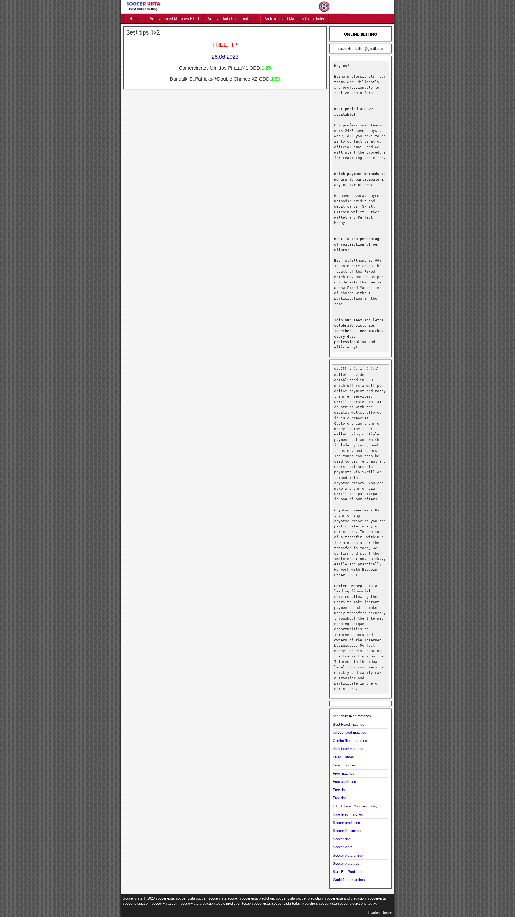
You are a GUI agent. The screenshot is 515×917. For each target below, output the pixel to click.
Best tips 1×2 (143, 32)
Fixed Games (343, 757)
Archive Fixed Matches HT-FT (175, 18)
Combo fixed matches (350, 741)
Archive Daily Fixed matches (232, 18)
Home (135, 18)
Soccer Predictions (347, 831)
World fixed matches (349, 880)
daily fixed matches (348, 749)
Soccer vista (342, 847)
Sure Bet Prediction (348, 872)
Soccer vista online (348, 855)
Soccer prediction (346, 823)
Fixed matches (344, 765)
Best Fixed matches (348, 724)
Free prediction (344, 782)
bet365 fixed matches (349, 732)
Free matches (343, 774)
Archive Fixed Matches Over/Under (294, 18)
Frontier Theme (380, 912)
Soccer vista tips (346, 863)
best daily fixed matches (352, 716)
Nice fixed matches (348, 814)
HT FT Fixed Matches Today (355, 806)
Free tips (340, 790)
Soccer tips (342, 839)
